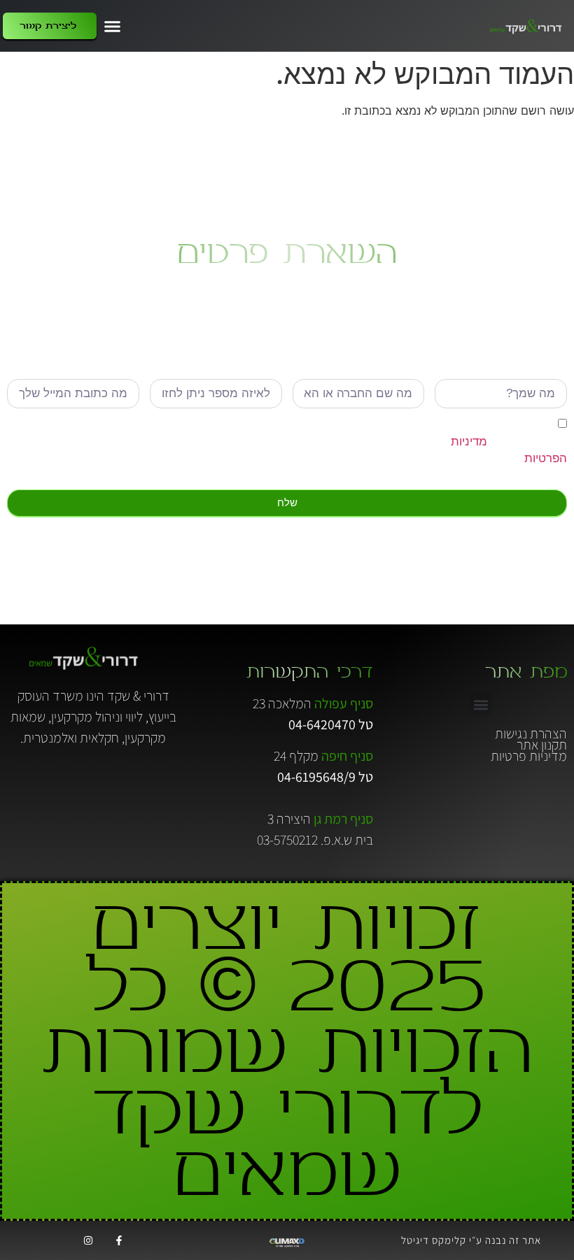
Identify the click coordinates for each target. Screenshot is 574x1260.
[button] (112, 26)
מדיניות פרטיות (529, 756)
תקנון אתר (542, 745)
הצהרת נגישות (531, 733)
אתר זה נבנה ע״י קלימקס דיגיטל (471, 1240)
